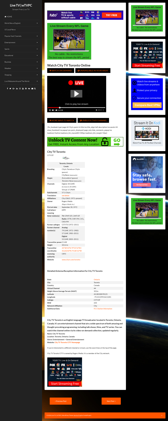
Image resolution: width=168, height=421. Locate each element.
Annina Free (77, 415)
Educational (9, 55)
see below (65, 195)
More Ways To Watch (61, 120)
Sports (7, 49)
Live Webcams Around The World (17, 81)
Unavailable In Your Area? (93, 70)
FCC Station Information (103, 309)
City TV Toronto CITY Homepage (67, 342)
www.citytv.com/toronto (71, 260)
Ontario (97, 279)
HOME (9, 17)
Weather (8, 68)
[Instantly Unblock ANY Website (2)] (85, 148)
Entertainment (10, 42)
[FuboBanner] (85, 21)
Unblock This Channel (93, 120)
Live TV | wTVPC (21, 5)
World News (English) (13, 23)
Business (8, 62)
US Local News (10, 29)
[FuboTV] (64, 388)
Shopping (8, 75)
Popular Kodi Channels (13, 36)
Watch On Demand (60, 70)
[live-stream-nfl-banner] (69, 61)
